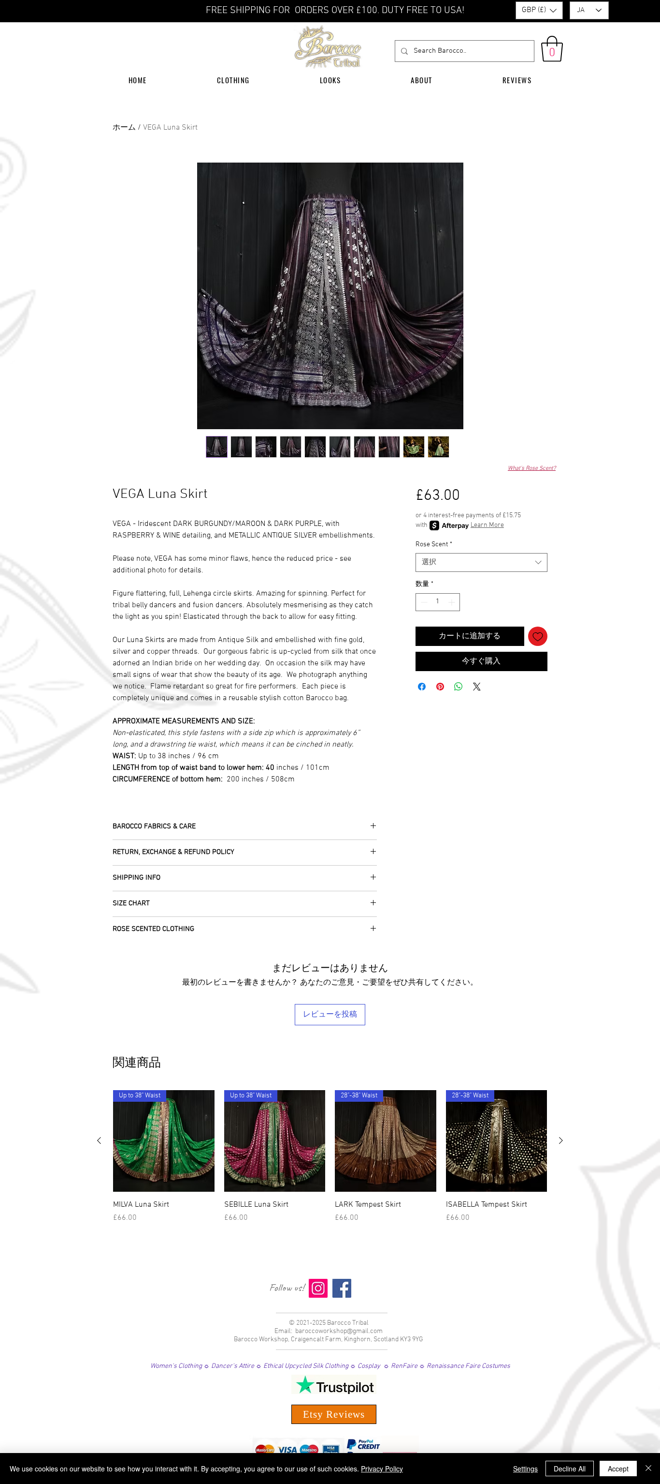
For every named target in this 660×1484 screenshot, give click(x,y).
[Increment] (452, 602)
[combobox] (481, 562)
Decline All (570, 1468)
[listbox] (539, 10)
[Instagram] (318, 1288)
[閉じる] (648, 1468)
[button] (539, 10)
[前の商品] (99, 1140)
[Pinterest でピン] (440, 686)
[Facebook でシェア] (422, 686)
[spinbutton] (437, 602)
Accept (618, 1468)
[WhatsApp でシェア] (458, 686)
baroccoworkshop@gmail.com (339, 1331)
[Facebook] (341, 1288)
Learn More (487, 525)
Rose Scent (434, 544)
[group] (330, 1162)
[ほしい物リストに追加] (537, 636)
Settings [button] (525, 1468)
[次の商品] (561, 1140)
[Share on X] (477, 686)
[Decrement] (423, 602)
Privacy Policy (382, 1468)
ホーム (124, 128)
